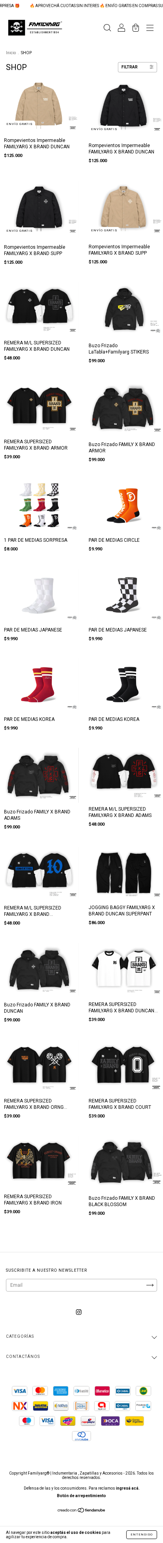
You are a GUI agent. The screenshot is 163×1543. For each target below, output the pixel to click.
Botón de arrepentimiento (81, 1496)
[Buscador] (107, 29)
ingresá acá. (128, 1488)
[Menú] (150, 29)
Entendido (142, 1534)
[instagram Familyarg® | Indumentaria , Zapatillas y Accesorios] (79, 1312)
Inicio (11, 53)
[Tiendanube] (81, 1511)
